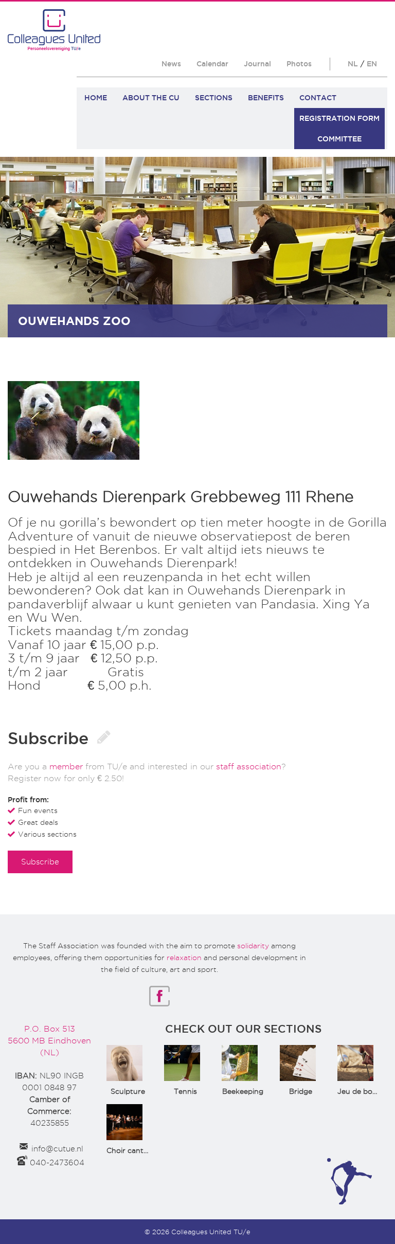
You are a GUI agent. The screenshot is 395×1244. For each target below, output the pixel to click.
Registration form (339, 118)
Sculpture (128, 1091)
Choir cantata (130, 1150)
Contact (317, 98)
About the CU (150, 98)
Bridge (300, 1091)
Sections (213, 98)
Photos (299, 64)
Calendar (212, 64)
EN (372, 64)
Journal (257, 64)
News (171, 64)
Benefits (266, 98)
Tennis (185, 1091)
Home (95, 98)
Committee (339, 139)
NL (353, 64)
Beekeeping (242, 1091)
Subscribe (40, 861)
